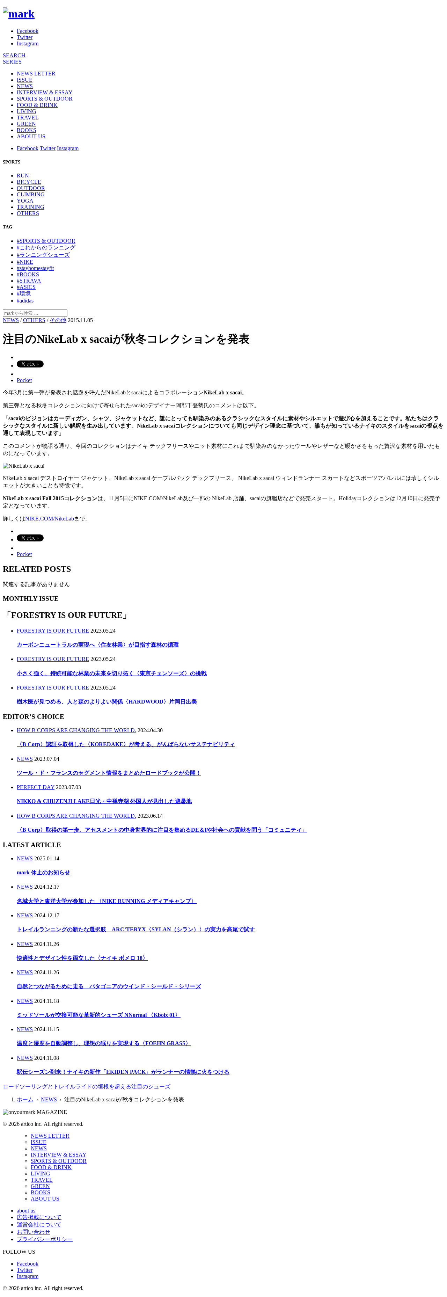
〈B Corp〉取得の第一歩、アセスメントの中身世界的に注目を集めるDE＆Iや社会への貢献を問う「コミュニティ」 (162, 830)
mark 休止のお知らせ (43, 872)
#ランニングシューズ (43, 255)
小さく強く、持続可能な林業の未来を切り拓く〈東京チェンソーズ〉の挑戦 (112, 673)
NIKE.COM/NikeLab (49, 519)
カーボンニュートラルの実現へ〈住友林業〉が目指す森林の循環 (98, 645)
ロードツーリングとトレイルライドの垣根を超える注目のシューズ (86, 1087)
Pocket (24, 380)
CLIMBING (31, 194)
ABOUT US (31, 136)
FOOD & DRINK (37, 105)
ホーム (25, 1099)
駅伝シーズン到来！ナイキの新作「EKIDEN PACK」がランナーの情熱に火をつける (123, 1072)
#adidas (25, 301)
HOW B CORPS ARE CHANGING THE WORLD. (76, 730)
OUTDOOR (31, 188)
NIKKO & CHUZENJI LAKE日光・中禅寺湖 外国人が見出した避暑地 (104, 801)
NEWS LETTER (36, 73)
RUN (23, 175)
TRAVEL (28, 118)
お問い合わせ (33, 1232)
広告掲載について (39, 1217)
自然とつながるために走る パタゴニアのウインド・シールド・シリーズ (109, 986)
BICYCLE (29, 182)
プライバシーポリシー (45, 1239)
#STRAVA (29, 281)
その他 (58, 320)
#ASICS (26, 287)
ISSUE (24, 80)
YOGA (25, 201)
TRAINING (30, 207)
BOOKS (26, 130)
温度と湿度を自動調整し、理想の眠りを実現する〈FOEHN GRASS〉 (104, 1043)
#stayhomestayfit (35, 268)
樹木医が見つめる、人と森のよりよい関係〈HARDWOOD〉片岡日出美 (107, 702)
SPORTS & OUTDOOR (45, 99)
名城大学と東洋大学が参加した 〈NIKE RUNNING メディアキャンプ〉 (107, 901)
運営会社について (39, 1224)
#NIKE (25, 262)
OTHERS (28, 213)
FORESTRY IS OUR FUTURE (53, 631)
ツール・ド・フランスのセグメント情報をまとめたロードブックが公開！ (109, 773)
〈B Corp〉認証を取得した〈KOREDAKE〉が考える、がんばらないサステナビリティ (126, 744)
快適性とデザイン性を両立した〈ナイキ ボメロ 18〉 (82, 958)
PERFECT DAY (35, 787)
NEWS (25, 86)
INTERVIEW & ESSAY (45, 92)
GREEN (26, 124)
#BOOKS (28, 274)
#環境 (24, 294)
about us (26, 1211)
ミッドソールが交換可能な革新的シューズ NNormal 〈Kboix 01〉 (99, 1015)
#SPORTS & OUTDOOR (46, 241)
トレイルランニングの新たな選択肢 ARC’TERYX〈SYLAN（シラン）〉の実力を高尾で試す (136, 929)
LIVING (26, 111)
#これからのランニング (46, 247)
